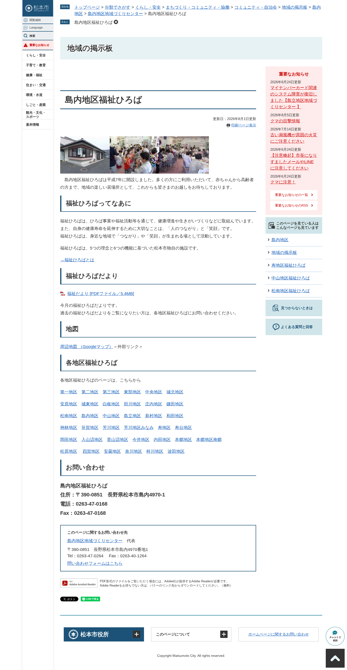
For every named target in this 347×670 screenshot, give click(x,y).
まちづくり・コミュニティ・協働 (197, 7)
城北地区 (174, 392)
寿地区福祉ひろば (288, 265)
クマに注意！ (283, 182)
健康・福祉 (34, 75)
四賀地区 (91, 451)
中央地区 (153, 392)
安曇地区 (112, 451)
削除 (116, 22)
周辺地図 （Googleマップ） (86, 346)
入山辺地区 (92, 439)
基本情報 (32, 124)
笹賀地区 (89, 427)
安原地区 (68, 404)
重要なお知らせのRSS (291, 205)
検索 (32, 35)
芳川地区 (111, 427)
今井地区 (140, 439)
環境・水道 (34, 95)
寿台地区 (183, 427)
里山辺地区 (117, 439)
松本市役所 (94, 634)
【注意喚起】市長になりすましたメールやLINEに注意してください (293, 162)
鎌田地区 (174, 404)
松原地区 (68, 451)
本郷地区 (183, 439)
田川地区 (132, 404)
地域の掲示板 (294, 7)
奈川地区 (133, 451)
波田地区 (176, 451)
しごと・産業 (36, 105)
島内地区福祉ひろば (93, 22)
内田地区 (162, 439)
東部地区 (132, 392)
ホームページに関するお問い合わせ (278, 634)
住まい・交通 (36, 85)
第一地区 (68, 392)
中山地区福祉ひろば (290, 278)
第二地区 (89, 392)
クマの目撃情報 (285, 121)
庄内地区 (153, 404)
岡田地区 (68, 439)
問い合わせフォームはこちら (95, 563)
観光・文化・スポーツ (36, 115)
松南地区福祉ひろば (290, 290)
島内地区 (89, 415)
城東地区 (89, 404)
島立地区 (132, 415)
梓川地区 (154, 451)
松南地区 (68, 415)
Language (36, 27)
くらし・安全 (36, 55)
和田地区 (174, 415)
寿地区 (164, 427)
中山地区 (111, 415)
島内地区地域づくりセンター (115, 13)
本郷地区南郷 (209, 439)
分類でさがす (117, 7)
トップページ (87, 7)
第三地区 (111, 392)
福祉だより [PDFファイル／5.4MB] (100, 293)
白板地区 (111, 404)
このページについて (173, 634)
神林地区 (68, 427)
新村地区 (153, 415)
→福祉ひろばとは (77, 260)
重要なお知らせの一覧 (291, 195)
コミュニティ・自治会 (255, 7)
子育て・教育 (36, 65)
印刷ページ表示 (243, 125)
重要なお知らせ (39, 45)
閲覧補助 (35, 20)
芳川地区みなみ (139, 427)
